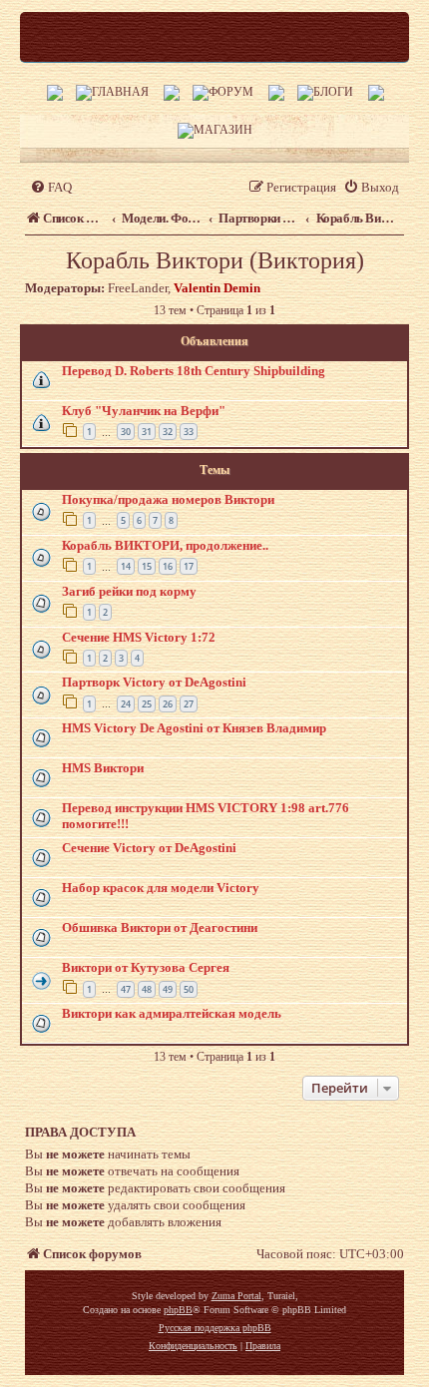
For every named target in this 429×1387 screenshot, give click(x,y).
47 (126, 989)
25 (147, 703)
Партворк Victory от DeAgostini (154, 682)
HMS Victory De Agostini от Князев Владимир (194, 727)
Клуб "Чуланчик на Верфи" (143, 410)
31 (147, 431)
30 (126, 431)
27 (189, 703)
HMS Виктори (103, 767)
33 (189, 431)
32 (168, 431)
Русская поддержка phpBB (215, 1327)
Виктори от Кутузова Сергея (145, 967)
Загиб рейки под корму (129, 591)
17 (189, 566)
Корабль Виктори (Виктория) (215, 260)
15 (147, 566)
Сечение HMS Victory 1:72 (138, 637)
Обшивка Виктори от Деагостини (159, 927)
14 (126, 566)
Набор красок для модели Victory (160, 887)
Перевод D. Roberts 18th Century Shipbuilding (193, 370)
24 (126, 703)
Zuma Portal (236, 1295)
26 (168, 703)
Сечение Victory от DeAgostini (149, 847)
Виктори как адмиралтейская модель (171, 1013)
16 (168, 566)
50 (189, 989)
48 (147, 989)
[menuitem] (51, 187)
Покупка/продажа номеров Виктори (168, 499)
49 (168, 989)
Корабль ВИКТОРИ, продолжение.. (165, 545)
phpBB (178, 1309)
